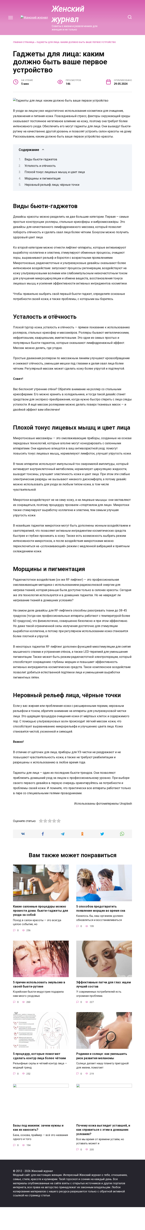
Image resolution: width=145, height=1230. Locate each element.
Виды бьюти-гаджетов (41, 159)
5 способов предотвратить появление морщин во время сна (100, 908)
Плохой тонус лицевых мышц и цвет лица (55, 172)
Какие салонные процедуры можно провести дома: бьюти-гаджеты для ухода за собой (40, 910)
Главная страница (23, 42)
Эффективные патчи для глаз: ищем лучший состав (103, 984)
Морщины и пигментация (42, 178)
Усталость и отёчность (40, 166)
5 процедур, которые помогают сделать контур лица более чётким (39, 1056)
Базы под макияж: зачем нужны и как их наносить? (38, 1127)
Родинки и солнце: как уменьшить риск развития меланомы (101, 1056)
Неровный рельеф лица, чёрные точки (52, 184)
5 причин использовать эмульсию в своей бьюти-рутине (39, 984)
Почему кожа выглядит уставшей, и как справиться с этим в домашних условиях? (103, 1130)
